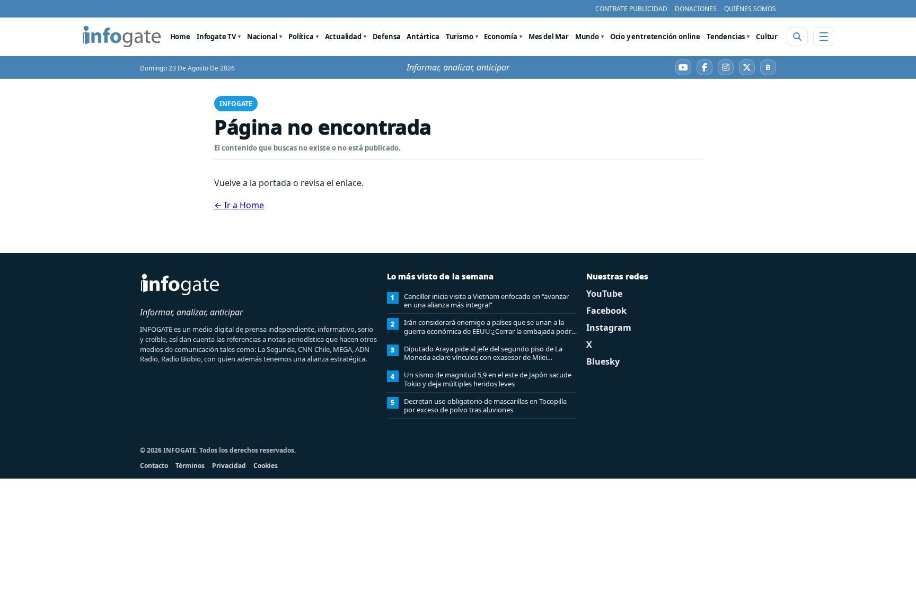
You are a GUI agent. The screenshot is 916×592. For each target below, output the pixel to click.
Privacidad (229, 465)
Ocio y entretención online (655, 36)
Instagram (608, 327)
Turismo (459, 36)
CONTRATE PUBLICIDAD (631, 8)
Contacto (154, 465)
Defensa (387, 36)
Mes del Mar (549, 36)
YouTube (604, 293)
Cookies (265, 465)
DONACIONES (696, 8)
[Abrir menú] (823, 36)
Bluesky (603, 361)
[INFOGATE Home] (122, 36)
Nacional (262, 36)
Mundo (587, 36)
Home (180, 36)
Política (301, 36)
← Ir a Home (239, 205)
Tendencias (726, 36)
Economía (500, 36)
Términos (190, 465)
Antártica (423, 36)
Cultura (769, 36)
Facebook (606, 310)
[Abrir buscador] (797, 36)
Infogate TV (216, 36)
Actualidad (343, 36)
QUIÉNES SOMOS (750, 8)
